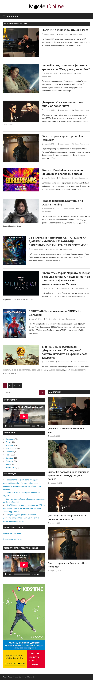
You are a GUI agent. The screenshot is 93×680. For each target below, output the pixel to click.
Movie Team (63, 34)
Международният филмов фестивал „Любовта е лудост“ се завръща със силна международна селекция (21, 518)
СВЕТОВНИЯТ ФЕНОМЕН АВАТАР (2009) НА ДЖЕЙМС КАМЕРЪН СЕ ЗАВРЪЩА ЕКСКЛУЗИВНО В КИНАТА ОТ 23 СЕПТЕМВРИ (58, 241)
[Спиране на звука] (38, 426)
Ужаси (8, 464)
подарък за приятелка (12, 533)
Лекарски (10, 452)
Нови (79, 73)
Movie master (67, 73)
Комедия (9, 445)
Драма (8, 442)
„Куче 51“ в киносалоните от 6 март (65, 30)
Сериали (9, 461)
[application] (24, 416)
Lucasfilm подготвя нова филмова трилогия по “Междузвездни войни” (68, 475)
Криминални (11, 448)
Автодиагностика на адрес (14, 539)
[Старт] (6, 426)
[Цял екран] (42, 426)
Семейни (9, 458)
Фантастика (77, 34)
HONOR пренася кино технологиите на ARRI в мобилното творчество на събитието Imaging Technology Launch (24, 508)
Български (10, 439)
